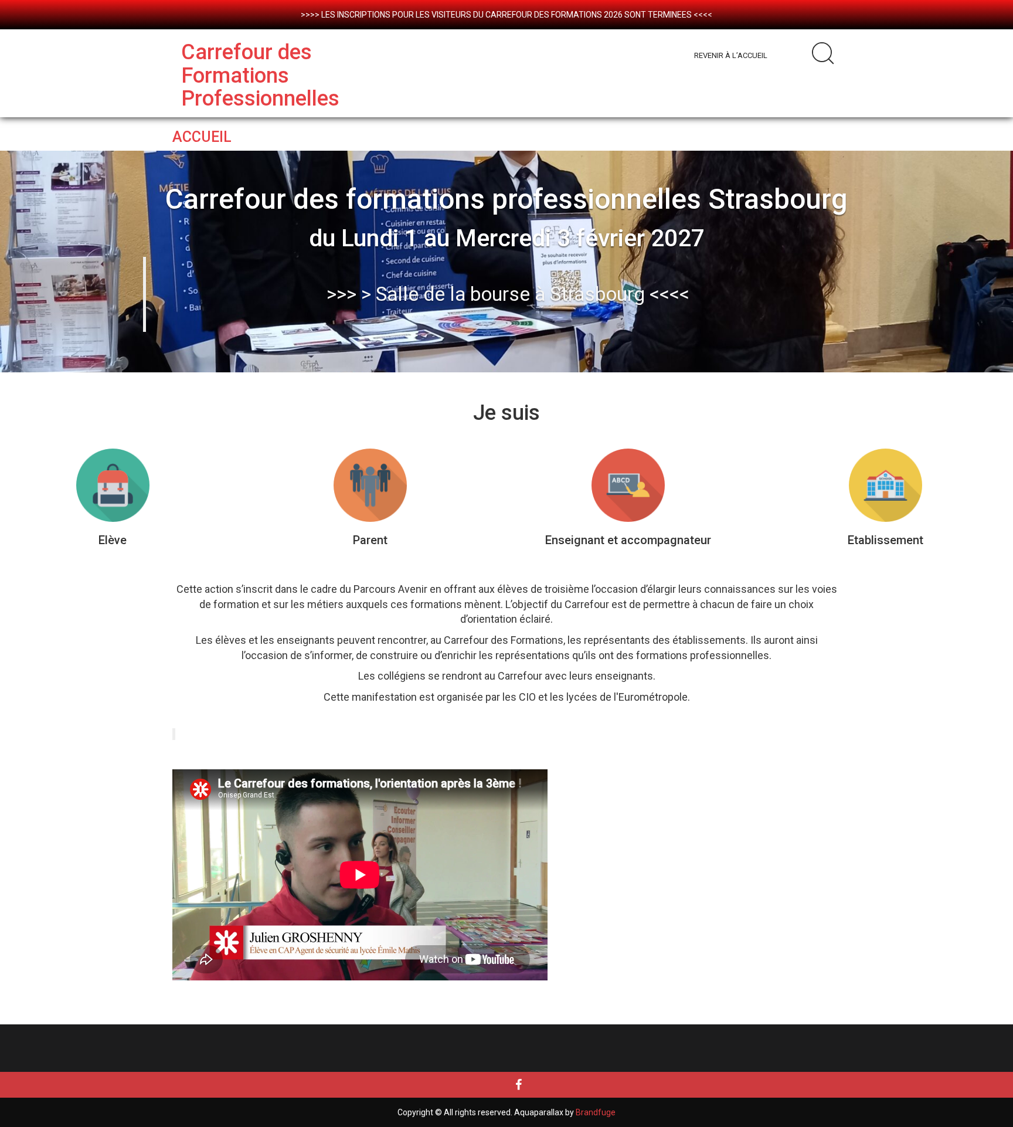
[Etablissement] (885, 485)
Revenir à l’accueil (730, 55)
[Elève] (112, 485)
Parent (370, 540)
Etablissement (885, 540)
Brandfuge (596, 1112)
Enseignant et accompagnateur (628, 540)
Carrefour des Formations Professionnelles (260, 75)
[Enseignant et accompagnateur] (628, 485)
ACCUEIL (202, 136)
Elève (112, 540)
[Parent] (370, 485)
